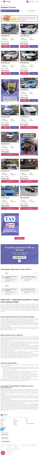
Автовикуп (2, 424)
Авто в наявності (3, 419)
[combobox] (33, 11)
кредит (35, 349)
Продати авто (15, 420)
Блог (27, 420)
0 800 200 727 (32, 1)
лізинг (2, 350)
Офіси (27, 419)
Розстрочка (3, 400)
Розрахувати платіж (5, 46)
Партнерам (15, 424)
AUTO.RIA (14, 423)
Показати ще (19, 238)
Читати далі (7, 281)
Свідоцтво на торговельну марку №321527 (9, 453)
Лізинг (2, 403)
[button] (17, 29)
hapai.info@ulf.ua (5, 441)
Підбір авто (2, 420)
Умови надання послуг (31, 445)
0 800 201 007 (4, 438)
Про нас (2, 423)
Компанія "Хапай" (4, 389)
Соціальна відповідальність (30, 423)
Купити (14, 46)
